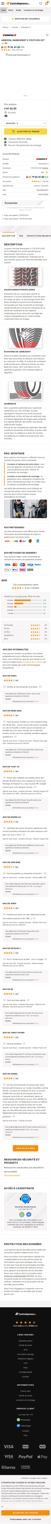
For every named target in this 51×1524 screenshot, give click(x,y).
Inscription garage (25, 1354)
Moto (10, 10)
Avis (25, 1349)
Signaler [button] (8, 699)
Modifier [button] (45, 168)
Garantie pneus (25, 1340)
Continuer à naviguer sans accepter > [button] (34, 1478)
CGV (25, 1363)
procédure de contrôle (32, 662)
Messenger (26, 1425)
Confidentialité (25, 1372)
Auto (3, 10)
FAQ (21, 236)
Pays (25, 1367)
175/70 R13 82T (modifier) (27, 19)
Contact (25, 1430)
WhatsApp (25, 1419)
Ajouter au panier (27, 131)
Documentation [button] (12, 1175)
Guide (18, 10)
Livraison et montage (33, 10)
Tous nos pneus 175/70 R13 (16, 215)
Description (8, 236)
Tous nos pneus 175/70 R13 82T (18, 218)
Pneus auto (26, 1391)
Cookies (25, 1376)
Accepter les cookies (25, 1513)
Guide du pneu (25, 1345)
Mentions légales (25, 1358)
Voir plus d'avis (25, 1148)
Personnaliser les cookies (25, 1519)
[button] (25, 600)
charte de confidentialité (15, 1276)
